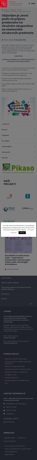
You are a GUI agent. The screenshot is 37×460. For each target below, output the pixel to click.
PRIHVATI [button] (22, 233)
